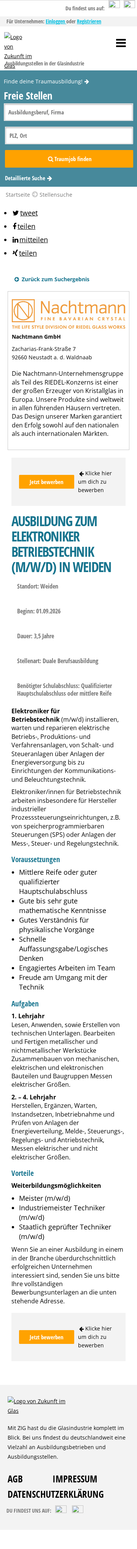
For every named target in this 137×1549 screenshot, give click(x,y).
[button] (24, 212)
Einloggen (56, 21)
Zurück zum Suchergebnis (54, 279)
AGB (15, 1478)
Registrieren (89, 21)
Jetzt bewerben (47, 482)
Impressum (75, 1478)
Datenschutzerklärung (56, 1494)
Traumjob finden (73, 159)
